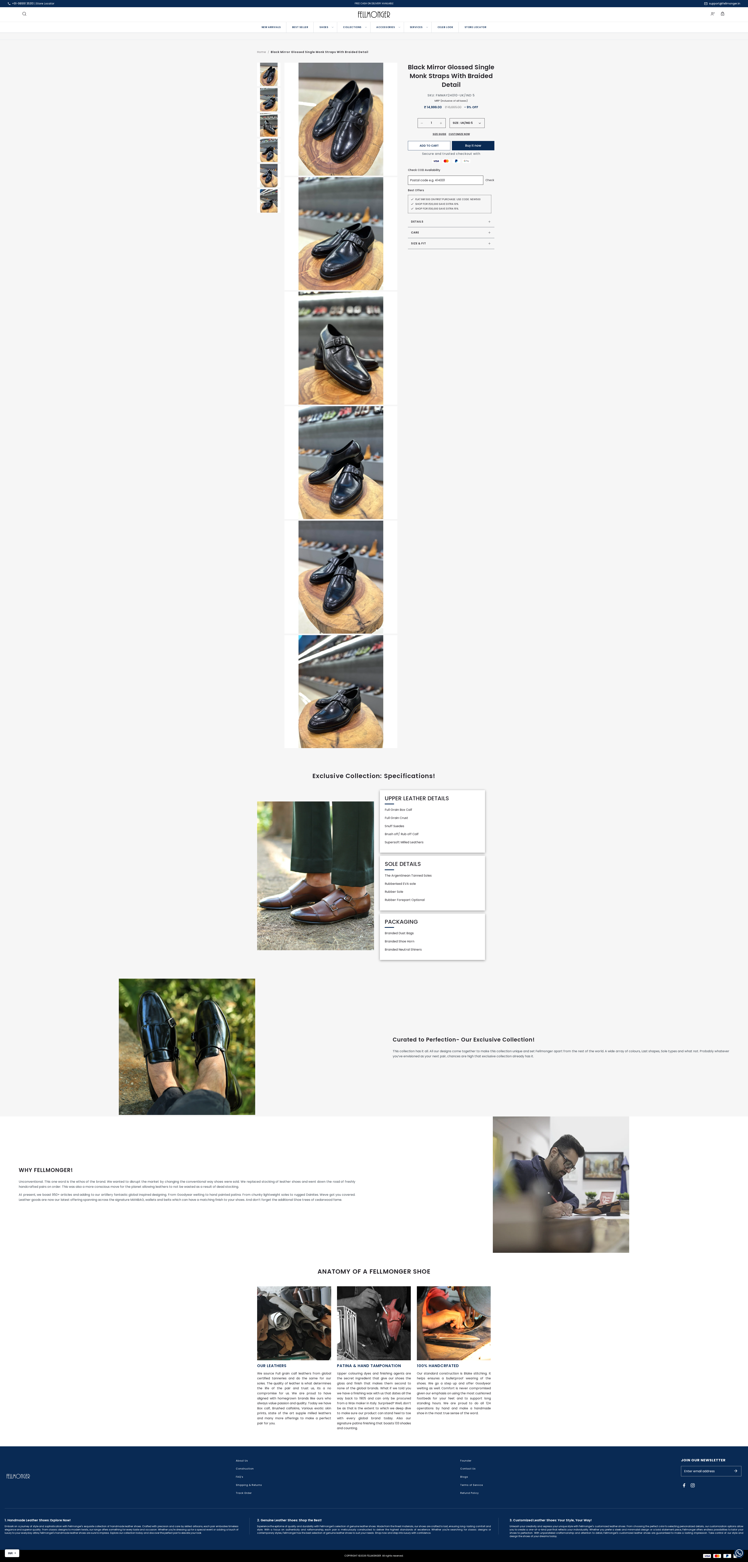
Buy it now (473, 145)
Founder (465, 1460)
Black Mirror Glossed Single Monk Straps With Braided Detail (319, 52)
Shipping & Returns (249, 1485)
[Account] (712, 14)
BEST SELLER (300, 27)
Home (261, 52)
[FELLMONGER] (374, 14)
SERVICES (416, 27)
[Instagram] (693, 1485)
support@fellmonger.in (724, 3)
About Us (242, 1460)
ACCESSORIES (385, 27)
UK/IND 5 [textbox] (466, 123)
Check (489, 180)
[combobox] (471, 123)
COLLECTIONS (352, 27)
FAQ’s (239, 1476)
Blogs (464, 1476)
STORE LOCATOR (476, 27)
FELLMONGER (374, 1555)
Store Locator (45, 3)
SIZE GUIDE (439, 134)
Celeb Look (445, 27)
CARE (415, 232)
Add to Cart (429, 146)
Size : (456, 123)
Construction (245, 1468)
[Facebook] (684, 1485)
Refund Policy (469, 1493)
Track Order (244, 1493)
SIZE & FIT (418, 243)
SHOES (323, 27)
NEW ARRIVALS (271, 27)
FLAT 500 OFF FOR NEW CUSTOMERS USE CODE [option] (374, 3)
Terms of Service (471, 1485)
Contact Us (468, 1468)
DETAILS (417, 222)
